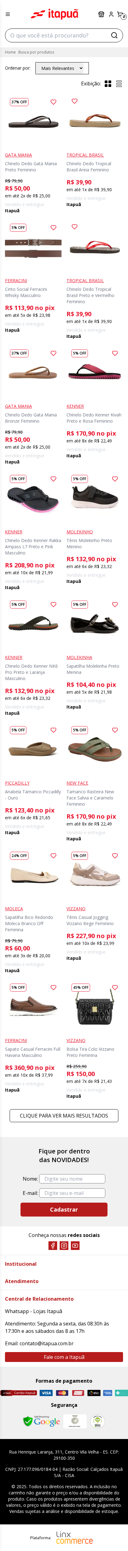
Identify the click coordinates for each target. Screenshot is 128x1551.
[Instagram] (64, 1245)
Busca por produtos (36, 52)
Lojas (102, 14)
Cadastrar (64, 1209)
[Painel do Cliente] (111, 14)
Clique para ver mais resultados (64, 1115)
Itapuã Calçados (54, 14)
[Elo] (94, 1393)
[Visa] (46, 1393)
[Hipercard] (78, 1393)
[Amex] (107, 1393)
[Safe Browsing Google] (41, 1421)
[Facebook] (52, 1245)
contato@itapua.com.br (47, 1343)
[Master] (62, 1393)
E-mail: (30, 1193)
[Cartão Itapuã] (18, 1393)
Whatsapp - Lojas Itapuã (33, 1311)
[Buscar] (114, 35)
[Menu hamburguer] (8, 14)
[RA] (97, 1421)
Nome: (30, 1178)
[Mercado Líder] (74, 1421)
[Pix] (121, 1392)
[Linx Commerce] (74, 1538)
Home (10, 52)
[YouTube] (75, 1245)
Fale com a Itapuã (64, 1357)
